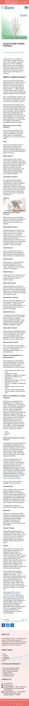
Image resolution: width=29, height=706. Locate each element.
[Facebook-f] (20, 2)
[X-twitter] (22, 2)
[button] (3, 625)
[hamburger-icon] (26, 7)
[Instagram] (27, 2)
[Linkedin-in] (25, 2)
